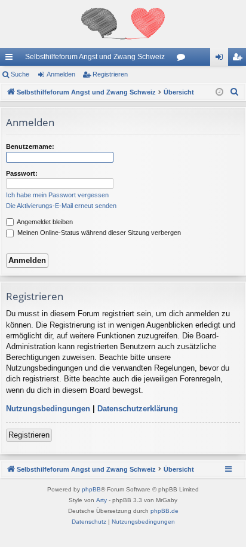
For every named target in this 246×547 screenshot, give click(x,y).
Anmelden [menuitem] (221, 59)
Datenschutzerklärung (137, 408)
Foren (183, 59)
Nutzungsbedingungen (48, 408)
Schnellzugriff (11, 59)
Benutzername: (30, 146)
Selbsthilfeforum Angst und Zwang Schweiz (95, 57)
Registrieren (110, 74)
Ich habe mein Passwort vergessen (57, 194)
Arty (101, 500)
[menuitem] (234, 92)
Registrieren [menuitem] (239, 59)
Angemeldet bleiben (44, 221)
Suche (20, 74)
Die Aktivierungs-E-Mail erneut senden (61, 205)
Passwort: (22, 173)
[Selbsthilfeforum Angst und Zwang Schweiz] (123, 24)
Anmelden (61, 74)
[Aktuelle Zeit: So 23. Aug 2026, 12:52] (219, 92)
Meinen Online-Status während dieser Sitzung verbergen (98, 232)
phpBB (91, 489)
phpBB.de (164, 511)
